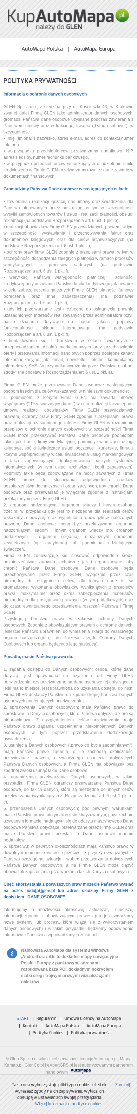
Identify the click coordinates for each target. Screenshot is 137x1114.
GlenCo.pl (34, 1065)
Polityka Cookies (48, 1033)
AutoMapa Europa (95, 49)
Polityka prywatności (91, 1033)
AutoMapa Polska (42, 49)
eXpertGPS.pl (60, 1065)
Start (23, 1018)
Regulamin (47, 1018)
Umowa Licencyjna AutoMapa (92, 1018)
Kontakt (30, 1026)
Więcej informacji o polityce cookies (68, 1104)
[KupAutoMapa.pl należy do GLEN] (68, 18)
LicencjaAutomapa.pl (97, 1058)
